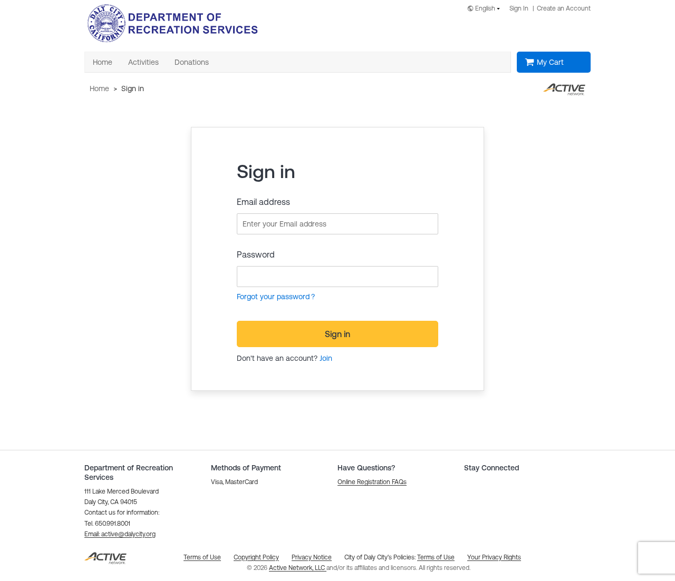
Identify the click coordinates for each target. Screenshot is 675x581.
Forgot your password (273, 296)
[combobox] (486, 9)
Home (99, 88)
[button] (120, 534)
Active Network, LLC (297, 568)
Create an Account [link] (564, 8)
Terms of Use (436, 557)
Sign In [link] (518, 8)
